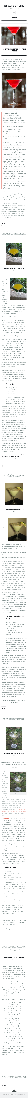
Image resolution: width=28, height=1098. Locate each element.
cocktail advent (22, 233)
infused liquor (9, 947)
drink (3, 947)
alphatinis (13, 474)
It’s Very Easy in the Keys (14, 509)
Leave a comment (16, 236)
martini (10, 236)
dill (25, 946)
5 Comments (24, 1077)
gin (25, 234)
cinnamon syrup (15, 233)
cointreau (21, 474)
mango (5, 475)
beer (16, 1076)
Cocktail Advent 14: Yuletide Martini (14, 50)
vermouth (10, 476)
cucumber (22, 946)
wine (20, 1077)
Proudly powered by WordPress (9, 1094)
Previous (3, 1085)
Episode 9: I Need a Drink (14, 958)
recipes (16, 475)
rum (2, 1077)
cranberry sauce (9, 234)
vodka (10, 1077)
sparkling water (19, 949)
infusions (14, 947)
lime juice (14, 719)
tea (4, 1077)
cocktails (4, 234)
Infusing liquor (5, 818)
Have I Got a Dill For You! (14, 753)
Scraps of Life (14, 5)
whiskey (13, 1077)
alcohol (12, 1076)
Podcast (14, 960)
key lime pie (9, 719)
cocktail (18, 718)
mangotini (9, 475)
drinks (25, 474)
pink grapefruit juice (11, 949)
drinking (18, 1076)
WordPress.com (14, 1095)
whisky (16, 1077)
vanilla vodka (21, 475)
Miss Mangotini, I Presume (14, 269)
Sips (14, 53)
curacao (15, 234)
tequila (6, 1077)
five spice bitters (20, 234)
